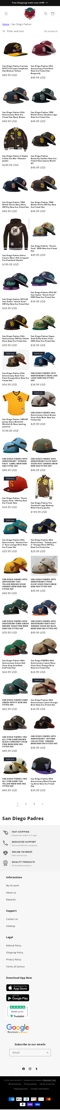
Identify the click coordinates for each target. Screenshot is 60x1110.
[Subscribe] (47, 1052)
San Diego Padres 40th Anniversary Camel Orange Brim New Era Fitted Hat (44, 702)
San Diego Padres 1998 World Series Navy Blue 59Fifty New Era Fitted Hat (15, 204)
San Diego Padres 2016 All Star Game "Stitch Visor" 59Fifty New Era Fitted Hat (15, 301)
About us (11, 892)
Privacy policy (30, 1084)
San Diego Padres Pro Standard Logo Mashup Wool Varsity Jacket (42, 505)
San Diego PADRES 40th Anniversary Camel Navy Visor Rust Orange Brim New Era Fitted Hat (43, 664)
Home (5, 24)
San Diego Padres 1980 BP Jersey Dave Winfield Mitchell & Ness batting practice (15, 423)
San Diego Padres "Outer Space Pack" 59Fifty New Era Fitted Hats (14, 500)
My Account (12, 885)
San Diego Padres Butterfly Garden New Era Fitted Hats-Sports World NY (43, 159)
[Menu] (6, 13)
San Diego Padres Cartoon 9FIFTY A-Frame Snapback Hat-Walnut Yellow (15, 68)
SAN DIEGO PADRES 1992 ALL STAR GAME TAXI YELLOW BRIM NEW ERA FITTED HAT (14, 782)
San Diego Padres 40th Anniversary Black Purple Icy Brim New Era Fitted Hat (43, 782)
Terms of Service (15, 966)
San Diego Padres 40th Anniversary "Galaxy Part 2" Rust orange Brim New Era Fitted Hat (15, 543)
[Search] (45, 13)
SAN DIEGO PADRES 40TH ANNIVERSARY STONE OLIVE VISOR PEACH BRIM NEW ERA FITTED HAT (43, 583)
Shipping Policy (14, 952)
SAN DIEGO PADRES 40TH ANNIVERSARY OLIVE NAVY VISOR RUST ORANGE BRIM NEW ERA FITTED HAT (44, 462)
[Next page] (42, 803)
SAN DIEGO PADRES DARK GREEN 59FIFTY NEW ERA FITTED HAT (15, 702)
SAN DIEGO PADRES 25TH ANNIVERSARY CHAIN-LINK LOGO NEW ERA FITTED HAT (44, 377)
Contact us (12, 919)
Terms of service (47, 1084)
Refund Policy (13, 945)
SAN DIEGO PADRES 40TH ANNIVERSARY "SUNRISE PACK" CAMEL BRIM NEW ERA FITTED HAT (14, 462)
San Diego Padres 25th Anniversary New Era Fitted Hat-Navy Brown (13, 114)
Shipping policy (21, 1089)
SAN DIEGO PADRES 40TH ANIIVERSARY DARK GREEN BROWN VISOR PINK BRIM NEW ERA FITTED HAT (15, 625)
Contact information (40, 1089)
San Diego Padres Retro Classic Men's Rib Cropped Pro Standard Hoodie (15, 257)
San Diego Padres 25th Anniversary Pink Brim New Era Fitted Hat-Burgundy (42, 69)
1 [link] (17, 803)
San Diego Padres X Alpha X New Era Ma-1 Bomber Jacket (15, 158)
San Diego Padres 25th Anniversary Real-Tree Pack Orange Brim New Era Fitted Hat (15, 377)
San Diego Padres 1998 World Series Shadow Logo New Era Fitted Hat (44, 114)
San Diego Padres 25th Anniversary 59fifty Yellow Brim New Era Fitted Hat (15, 338)
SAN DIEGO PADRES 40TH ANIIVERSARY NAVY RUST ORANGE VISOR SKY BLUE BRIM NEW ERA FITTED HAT (44, 625)
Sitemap (10, 926)
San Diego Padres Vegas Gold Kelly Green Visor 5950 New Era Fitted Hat (43, 338)
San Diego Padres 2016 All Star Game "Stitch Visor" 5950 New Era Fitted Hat (44, 294)
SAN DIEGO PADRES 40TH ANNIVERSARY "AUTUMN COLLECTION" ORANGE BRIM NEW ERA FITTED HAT (44, 740)
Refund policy (15, 1084)
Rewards (11, 899)
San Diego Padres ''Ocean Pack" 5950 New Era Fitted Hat (44, 248)
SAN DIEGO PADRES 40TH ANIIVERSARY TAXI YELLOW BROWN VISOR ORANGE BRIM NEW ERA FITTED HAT (14, 584)
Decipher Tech (49, 1080)
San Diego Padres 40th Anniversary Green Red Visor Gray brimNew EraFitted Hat (13, 664)
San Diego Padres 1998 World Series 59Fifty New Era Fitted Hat (43, 204)
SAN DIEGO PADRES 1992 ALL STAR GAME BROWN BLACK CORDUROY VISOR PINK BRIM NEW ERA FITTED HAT (14, 742)
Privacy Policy (13, 959)
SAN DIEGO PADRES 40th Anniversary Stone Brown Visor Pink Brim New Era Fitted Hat (43, 416)
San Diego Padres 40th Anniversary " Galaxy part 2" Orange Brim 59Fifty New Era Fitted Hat (44, 543)
